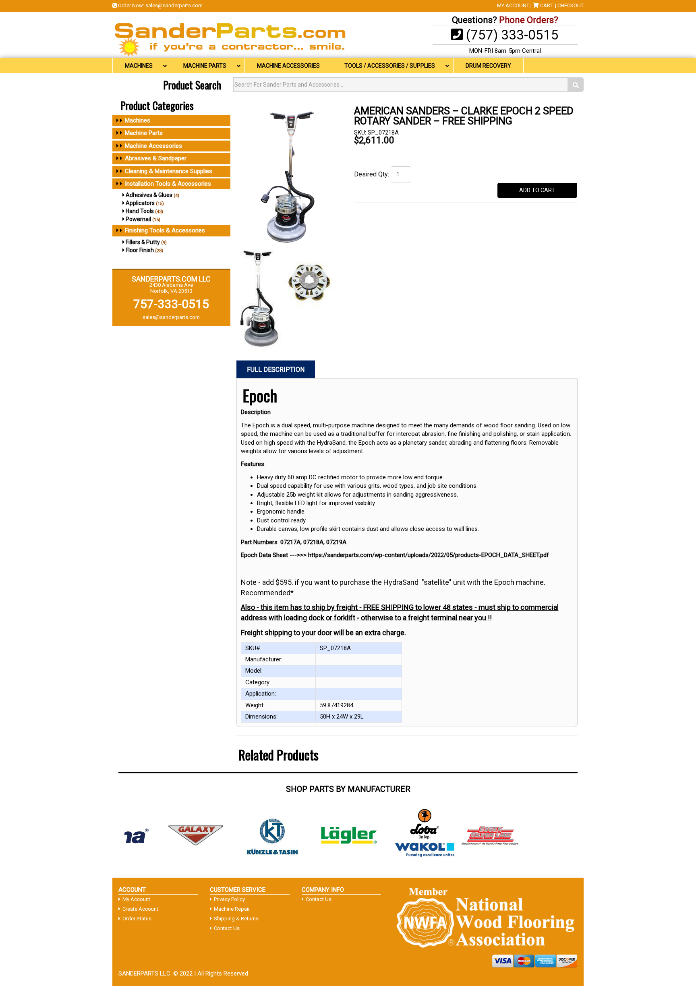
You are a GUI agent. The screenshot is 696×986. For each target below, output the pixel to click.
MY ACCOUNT (513, 5)
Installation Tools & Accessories (168, 183)
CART (546, 5)
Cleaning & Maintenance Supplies (168, 171)
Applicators (140, 203)
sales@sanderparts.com (174, 5)
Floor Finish (140, 250)
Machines (137, 120)
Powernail (138, 219)
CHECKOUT (570, 5)
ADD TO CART (537, 190)
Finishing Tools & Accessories (165, 230)
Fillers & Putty (143, 242)
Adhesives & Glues (149, 195)
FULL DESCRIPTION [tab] (275, 369)
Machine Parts (144, 133)
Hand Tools (140, 211)
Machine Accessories (153, 145)
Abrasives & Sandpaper (155, 158)
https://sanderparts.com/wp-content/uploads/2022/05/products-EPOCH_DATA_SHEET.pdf (428, 555)
